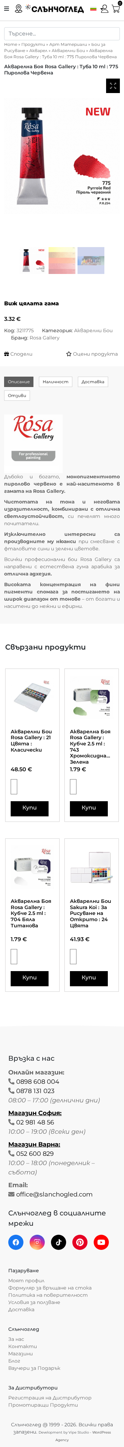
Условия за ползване (34, 1302)
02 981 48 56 (35, 1122)
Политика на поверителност (48, 1295)
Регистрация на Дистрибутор (50, 1398)
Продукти (33, 44)
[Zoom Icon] (113, 86)
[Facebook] (15, 1242)
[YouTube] (101, 1242)
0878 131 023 (35, 1091)
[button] (95, 8)
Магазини (20, 1354)
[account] (105, 8)
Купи (29, 807)
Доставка (93, 381)
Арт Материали (68, 44)
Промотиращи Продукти (43, 1405)
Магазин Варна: (34, 1144)
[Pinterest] (79, 1242)
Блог (14, 1361)
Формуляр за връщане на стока (50, 1288)
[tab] (18, 382)
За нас (16, 1339)
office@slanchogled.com (54, 1194)
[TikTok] (58, 1242)
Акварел (38, 50)
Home (10, 44)
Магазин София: (35, 1113)
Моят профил (26, 1280)
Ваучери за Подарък (34, 1368)
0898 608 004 (37, 1082)
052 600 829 (35, 1154)
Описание (19, 381)
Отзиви (17, 395)
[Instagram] (37, 1242)
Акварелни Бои (68, 50)
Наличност (56, 381)
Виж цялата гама (31, 303)
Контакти (22, 1346)
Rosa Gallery (45, 338)
